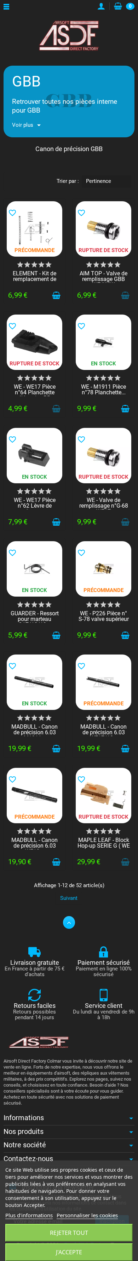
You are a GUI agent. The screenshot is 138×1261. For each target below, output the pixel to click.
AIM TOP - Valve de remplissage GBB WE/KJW (103, 279)
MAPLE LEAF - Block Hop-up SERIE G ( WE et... (103, 846)
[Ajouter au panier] (56, 295)
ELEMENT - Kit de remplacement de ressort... (34, 279)
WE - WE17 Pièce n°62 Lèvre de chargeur (35, 506)
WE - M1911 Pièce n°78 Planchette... (103, 389)
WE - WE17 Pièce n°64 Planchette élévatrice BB (35, 392)
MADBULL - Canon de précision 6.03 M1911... (34, 732)
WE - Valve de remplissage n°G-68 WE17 (103, 506)
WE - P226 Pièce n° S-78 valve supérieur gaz (104, 619)
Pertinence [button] (98, 181)
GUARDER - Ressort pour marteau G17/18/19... (35, 619)
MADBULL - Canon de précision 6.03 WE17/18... (103, 732)
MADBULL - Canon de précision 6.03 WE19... (34, 846)
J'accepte (69, 1252)
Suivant (68, 898)
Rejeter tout (69, 1233)
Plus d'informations (29, 1215)
